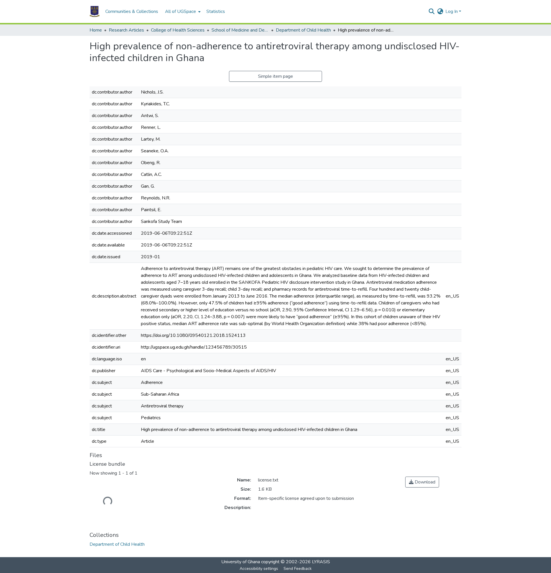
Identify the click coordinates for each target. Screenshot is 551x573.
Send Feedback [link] (298, 568)
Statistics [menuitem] (215, 11)
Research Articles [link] (126, 30)
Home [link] (96, 30)
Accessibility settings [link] (259, 568)
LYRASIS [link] (321, 562)
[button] (95, 11)
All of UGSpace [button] (180, 11)
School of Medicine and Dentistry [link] (240, 30)
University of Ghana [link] (240, 562)
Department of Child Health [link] (303, 30)
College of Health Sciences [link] (178, 30)
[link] (422, 482)
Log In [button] (452, 11)
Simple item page (275, 76)
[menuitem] (182, 11)
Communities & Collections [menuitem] (131, 11)
